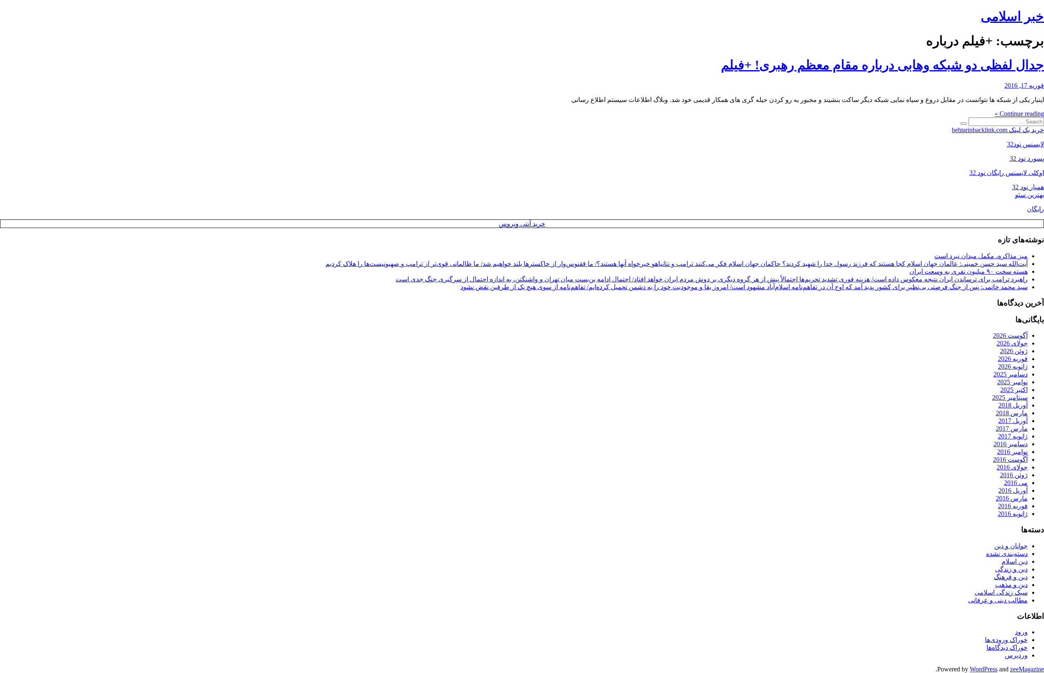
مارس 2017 (1012, 428)
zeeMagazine (1027, 669)
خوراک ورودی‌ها (1006, 639)
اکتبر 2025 (1014, 389)
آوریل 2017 (1013, 420)
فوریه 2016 (1013, 506)
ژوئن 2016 (1014, 475)
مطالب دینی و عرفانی (998, 600)
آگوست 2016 (1010, 459)
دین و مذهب (1011, 584)
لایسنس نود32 (1025, 144)
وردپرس (1016, 655)
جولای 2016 (1012, 467)
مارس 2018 (1012, 413)
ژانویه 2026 (1013, 366)
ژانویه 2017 (1013, 436)
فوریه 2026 (1013, 358)
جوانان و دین (1011, 545)
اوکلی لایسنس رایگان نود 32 (1006, 172)
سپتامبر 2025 (1010, 397)
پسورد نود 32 (1027, 158)
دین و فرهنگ (1011, 576)
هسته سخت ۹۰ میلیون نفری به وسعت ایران (968, 271)
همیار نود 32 (1028, 187)
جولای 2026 (1012, 343)
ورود (1021, 632)
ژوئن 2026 (1014, 351)
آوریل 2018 (1013, 405)
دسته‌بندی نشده (1007, 553)
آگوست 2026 (1010, 335)
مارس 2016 (1012, 498)
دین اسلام (1015, 561)
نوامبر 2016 (1012, 451)
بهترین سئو (1029, 194)
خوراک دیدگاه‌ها (1007, 647)
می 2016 (1016, 482)
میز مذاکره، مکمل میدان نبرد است (981, 255)
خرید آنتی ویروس (522, 223)
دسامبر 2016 (1010, 444)
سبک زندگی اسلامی (1001, 592)
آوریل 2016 (1013, 490)
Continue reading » (1019, 113)
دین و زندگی (1011, 569)
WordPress (984, 669)
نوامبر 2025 (1012, 382)
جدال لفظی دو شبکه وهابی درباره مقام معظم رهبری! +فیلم (882, 65)
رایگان (1035, 209)
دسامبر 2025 (1010, 374)
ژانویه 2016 (1013, 513)
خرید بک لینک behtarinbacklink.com (998, 129)
